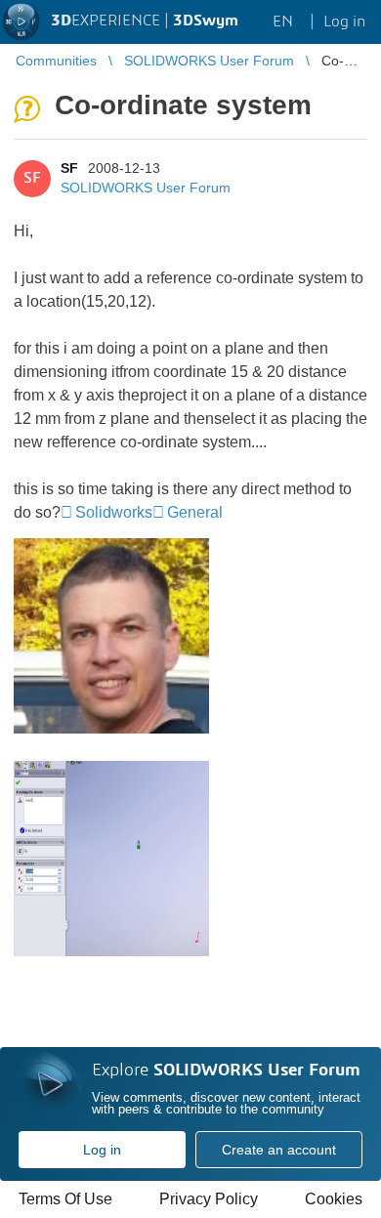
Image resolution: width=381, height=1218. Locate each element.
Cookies (333, 1199)
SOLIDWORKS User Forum (146, 187)
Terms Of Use (65, 1199)
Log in (102, 1149)
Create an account (279, 1149)
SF (69, 168)
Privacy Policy (208, 1199)
